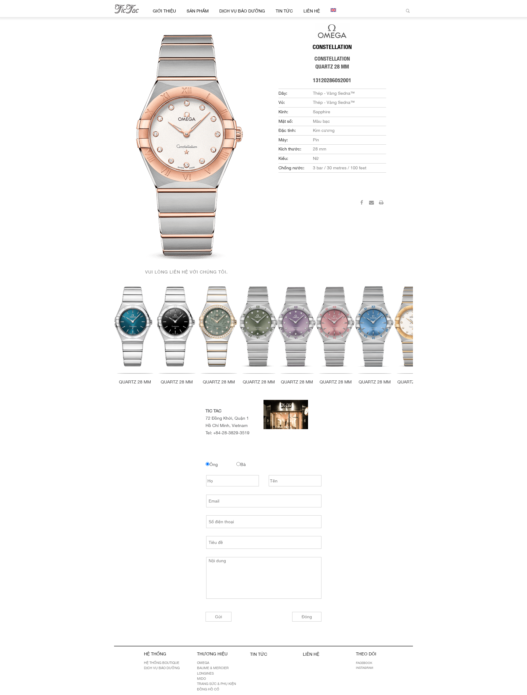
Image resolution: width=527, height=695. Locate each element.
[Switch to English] (332, 10)
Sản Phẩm (198, 11)
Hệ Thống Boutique (161, 663)
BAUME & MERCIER (213, 668)
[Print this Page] (381, 203)
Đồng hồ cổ (208, 689)
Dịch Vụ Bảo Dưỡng (242, 11)
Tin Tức (284, 11)
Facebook (364, 663)
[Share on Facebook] (362, 203)
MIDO (201, 678)
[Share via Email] (371, 203)
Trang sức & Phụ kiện (216, 684)
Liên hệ (311, 11)
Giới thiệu (164, 11)
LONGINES (205, 673)
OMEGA (203, 663)
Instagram (364, 667)
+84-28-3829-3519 (231, 432)
